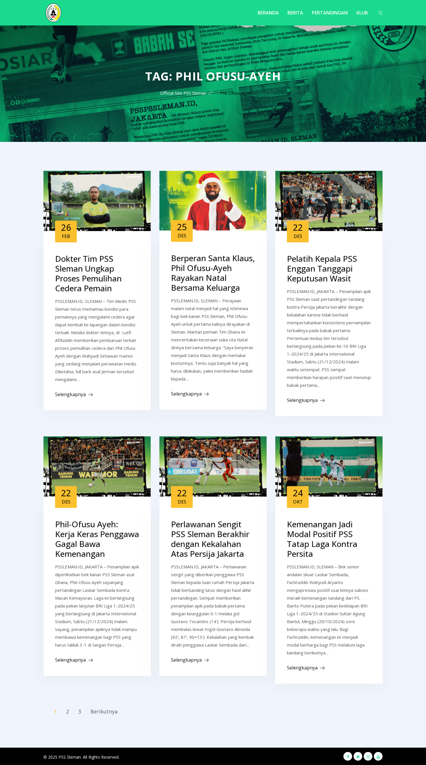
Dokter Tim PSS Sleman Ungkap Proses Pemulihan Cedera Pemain (88, 273)
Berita (295, 13)
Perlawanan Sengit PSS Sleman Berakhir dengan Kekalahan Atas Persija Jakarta (210, 539)
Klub (362, 13)
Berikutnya (104, 711)
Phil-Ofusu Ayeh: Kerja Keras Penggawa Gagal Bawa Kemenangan (97, 539)
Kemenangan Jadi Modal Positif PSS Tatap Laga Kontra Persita (322, 539)
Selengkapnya (70, 394)
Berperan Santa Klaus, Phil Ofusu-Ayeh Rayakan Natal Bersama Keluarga (213, 272)
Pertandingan (330, 13)
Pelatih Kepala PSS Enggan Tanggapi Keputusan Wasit (322, 268)
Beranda (268, 13)
